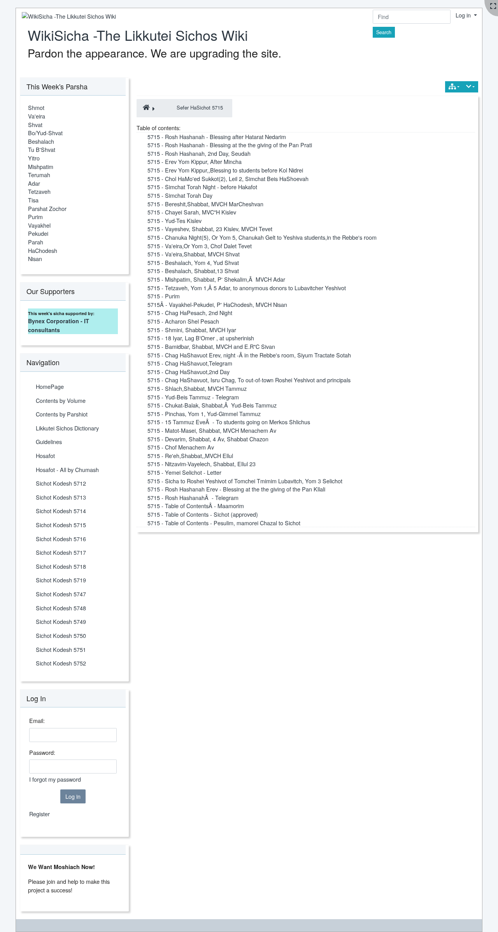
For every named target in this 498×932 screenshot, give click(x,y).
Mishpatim (40, 166)
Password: (42, 752)
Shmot (36, 107)
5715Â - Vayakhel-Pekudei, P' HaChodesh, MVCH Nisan (217, 304)
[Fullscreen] (493, 6)
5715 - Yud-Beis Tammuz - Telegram (193, 397)
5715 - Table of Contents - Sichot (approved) (202, 514)
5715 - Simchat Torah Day (179, 195)
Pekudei (38, 233)
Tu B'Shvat (41, 149)
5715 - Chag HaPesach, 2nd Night (189, 312)
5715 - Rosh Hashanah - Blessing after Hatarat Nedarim (216, 136)
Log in (464, 15)
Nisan (35, 258)
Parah (35, 242)
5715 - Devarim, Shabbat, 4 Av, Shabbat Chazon (207, 439)
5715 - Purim (163, 296)
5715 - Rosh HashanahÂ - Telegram (192, 497)
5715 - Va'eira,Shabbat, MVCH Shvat (193, 254)
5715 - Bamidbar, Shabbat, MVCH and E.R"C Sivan (211, 346)
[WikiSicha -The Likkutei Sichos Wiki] (66, 16)
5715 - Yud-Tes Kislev (174, 220)
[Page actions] (470, 86)
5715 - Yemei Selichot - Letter (184, 472)
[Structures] (454, 86)
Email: (37, 720)
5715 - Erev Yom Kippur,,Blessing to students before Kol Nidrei (225, 170)
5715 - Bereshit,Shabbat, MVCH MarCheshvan (205, 204)
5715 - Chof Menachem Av (180, 447)
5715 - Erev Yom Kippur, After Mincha (194, 161)
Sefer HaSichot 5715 (200, 107)
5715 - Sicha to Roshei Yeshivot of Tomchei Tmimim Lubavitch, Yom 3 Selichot (244, 481)
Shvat (35, 124)
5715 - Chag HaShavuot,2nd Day (188, 372)
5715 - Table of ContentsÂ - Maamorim (195, 506)
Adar (34, 183)
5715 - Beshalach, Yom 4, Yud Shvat (193, 262)
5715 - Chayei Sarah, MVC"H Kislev (191, 212)
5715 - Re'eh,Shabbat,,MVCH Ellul (190, 455)
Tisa (33, 200)
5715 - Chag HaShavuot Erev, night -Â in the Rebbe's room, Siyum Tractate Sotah (249, 355)
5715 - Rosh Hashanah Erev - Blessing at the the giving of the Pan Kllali (236, 489)
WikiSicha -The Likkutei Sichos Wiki (138, 35)
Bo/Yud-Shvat (45, 133)
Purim (35, 217)
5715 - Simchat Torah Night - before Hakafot (202, 187)
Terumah (39, 175)
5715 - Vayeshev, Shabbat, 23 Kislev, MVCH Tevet (209, 229)
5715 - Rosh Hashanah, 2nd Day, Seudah (199, 153)
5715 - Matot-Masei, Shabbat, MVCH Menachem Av (211, 430)
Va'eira (36, 116)
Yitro (34, 158)
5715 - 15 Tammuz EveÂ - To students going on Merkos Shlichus (228, 422)
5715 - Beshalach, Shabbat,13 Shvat (193, 271)
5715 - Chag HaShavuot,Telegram (189, 363)
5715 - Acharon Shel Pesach (183, 321)
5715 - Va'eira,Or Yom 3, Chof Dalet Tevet (199, 246)
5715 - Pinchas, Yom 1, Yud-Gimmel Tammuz (204, 413)
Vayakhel (39, 225)
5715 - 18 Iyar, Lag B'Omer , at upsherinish (200, 338)
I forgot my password (55, 779)
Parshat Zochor (47, 208)
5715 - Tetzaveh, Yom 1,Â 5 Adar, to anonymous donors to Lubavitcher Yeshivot (246, 288)
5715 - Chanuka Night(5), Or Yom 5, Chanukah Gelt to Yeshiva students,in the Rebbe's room (262, 237)
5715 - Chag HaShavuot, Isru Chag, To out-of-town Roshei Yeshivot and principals (249, 380)
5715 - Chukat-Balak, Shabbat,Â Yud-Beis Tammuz (212, 405)
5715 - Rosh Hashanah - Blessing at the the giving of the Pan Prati (229, 145)
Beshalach (41, 141)
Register (39, 814)
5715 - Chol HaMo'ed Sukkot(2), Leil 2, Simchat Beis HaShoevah (228, 178)
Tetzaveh (39, 191)
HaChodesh (42, 250)
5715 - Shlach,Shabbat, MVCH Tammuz (197, 388)
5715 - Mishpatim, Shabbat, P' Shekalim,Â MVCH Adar (216, 279)
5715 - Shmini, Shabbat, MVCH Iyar (191, 330)
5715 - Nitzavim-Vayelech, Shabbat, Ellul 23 (201, 464)
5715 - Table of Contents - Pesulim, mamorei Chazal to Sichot (223, 523)
